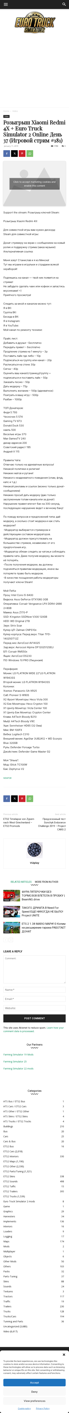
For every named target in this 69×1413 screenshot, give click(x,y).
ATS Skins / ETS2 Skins (15, 1116)
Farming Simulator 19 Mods (18, 1054)
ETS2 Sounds (10, 1181)
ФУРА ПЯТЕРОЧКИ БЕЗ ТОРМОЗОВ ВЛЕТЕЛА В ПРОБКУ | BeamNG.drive (43, 895)
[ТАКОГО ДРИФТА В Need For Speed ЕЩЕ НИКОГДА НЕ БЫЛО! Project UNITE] (11, 911)
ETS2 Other (9, 1166)
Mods (6, 1246)
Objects (7, 1256)
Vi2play (34, 862)
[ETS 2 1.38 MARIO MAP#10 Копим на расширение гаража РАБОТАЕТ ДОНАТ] (11, 927)
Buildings (8, 1126)
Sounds (7, 1286)
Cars (5, 1136)
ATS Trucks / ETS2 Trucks (17, 1121)
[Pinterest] (22, 153)
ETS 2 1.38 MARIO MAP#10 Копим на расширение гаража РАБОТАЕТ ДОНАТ (44, 927)
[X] (14, 153)
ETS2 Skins (9, 1176)
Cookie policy (24, 1408)
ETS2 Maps (9, 1161)
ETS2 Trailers (10, 1191)
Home (6, 111)
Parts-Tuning (10, 1276)
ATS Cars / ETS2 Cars (14, 1106)
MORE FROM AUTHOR (46, 882)
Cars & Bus (9, 1141)
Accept (34, 1382)
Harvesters (9, 1216)
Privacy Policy (43, 1408)
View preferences (34, 1400)
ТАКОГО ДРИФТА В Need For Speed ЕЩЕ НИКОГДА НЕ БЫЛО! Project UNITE (42, 911)
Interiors (7, 1226)
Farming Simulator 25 (15, 1061)
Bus (5, 1131)
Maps (6, 1241)
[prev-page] (5, 940)
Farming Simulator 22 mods (18, 1068)
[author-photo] (34, 858)
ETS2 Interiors (11, 1156)
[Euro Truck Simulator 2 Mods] (34, 22)
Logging (7, 1236)
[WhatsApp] (29, 153)
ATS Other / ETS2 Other (16, 1111)
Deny (34, 1391)
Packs (6, 1271)
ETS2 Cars (8, 1151)
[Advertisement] (34, 71)
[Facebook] (6, 153)
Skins (6, 1281)
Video (15, 111)
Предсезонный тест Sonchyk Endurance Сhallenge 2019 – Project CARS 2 (52, 824)
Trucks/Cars (9, 1316)
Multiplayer (9, 1251)
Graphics (8, 1211)
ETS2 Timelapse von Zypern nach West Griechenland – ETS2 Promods (18, 823)
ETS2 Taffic (9, 1186)
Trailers (7, 1306)
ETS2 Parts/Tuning (13, 1171)
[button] (64, 1354)
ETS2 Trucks (10, 1196)
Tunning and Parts (13, 1321)
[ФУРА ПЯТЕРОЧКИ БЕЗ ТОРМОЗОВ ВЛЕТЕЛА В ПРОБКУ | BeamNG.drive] (11, 895)
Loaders (7, 1231)
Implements (9, 1221)
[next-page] (11, 940)
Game (6, 1206)
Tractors (8, 1296)
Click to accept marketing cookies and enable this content (34, 183)
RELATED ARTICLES (21, 882)
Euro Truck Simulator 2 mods (19, 1201)
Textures (8, 1291)
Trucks (7, 1311)
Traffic (6, 1301)
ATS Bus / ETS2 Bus (14, 1101)
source (7, 777)
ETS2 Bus (8, 1146)
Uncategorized (11, 1326)
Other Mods (9, 1261)
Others (7, 1266)
